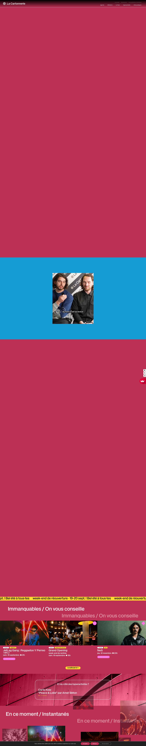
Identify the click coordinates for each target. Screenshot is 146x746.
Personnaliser (105, 743)
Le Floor (118, 5)
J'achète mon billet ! (9, 659)
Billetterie (110, 5)
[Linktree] (144, 370)
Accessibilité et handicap (135, 2)
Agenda (102, 5)
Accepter (85, 743)
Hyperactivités (126, 5)
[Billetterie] (144, 373)
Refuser (95, 743)
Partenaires (124, 2)
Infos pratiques (137, 5)
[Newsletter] (144, 375)
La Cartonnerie (16, 4)
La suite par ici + (73, 668)
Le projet (117, 2)
